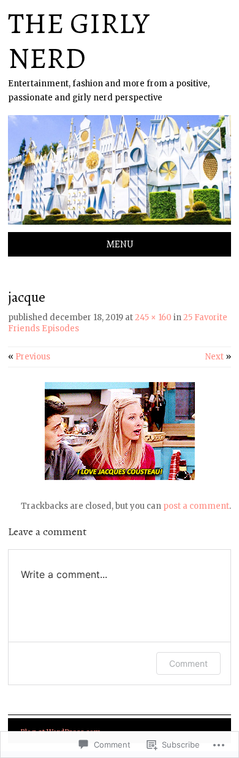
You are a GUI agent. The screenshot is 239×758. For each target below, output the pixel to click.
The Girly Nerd (78, 41)
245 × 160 (153, 317)
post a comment (196, 506)
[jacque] (120, 477)
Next (218, 356)
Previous (29, 356)
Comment (188, 663)
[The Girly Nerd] (119, 225)
